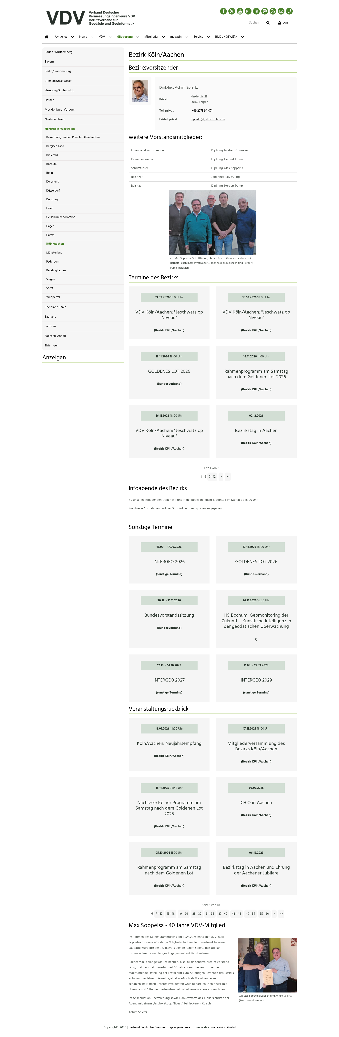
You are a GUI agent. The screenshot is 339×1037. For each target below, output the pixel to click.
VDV (102, 36)
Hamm (50, 235)
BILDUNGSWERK (226, 36)
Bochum (51, 164)
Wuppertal (53, 297)
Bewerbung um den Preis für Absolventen (73, 137)
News (83, 36)
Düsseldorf (53, 190)
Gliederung (125, 36)
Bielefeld (52, 155)
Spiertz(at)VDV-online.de (208, 119)
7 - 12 (212, 476)
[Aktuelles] (46, 37)
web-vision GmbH (223, 1027)
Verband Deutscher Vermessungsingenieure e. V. (161, 1027)
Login (286, 22)
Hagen (50, 226)
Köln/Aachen (55, 244)
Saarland (50, 316)
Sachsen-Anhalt (55, 336)
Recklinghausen (56, 270)
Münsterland (54, 252)
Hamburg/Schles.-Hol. (59, 90)
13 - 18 (171, 913)
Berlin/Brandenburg (58, 71)
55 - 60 (264, 913)
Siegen (50, 279)
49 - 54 (250, 913)
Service (198, 36)
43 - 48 (236, 913)
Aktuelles (61, 36)
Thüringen (51, 345)
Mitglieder (151, 36)
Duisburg (52, 199)
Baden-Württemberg (59, 52)
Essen (49, 208)
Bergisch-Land (55, 146)
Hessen (49, 100)
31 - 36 (210, 913)
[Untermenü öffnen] (72, 37)
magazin (176, 36)
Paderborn (52, 261)
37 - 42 (223, 913)
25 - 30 (196, 913)
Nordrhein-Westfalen (60, 129)
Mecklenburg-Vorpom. (60, 109)
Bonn (49, 173)
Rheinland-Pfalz (55, 307)
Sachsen (50, 326)
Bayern (49, 61)
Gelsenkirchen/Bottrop (60, 217)
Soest (49, 288)
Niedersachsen (55, 119)
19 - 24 (183, 913)
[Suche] (268, 23)
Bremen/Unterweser (58, 81)
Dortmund (52, 181)
